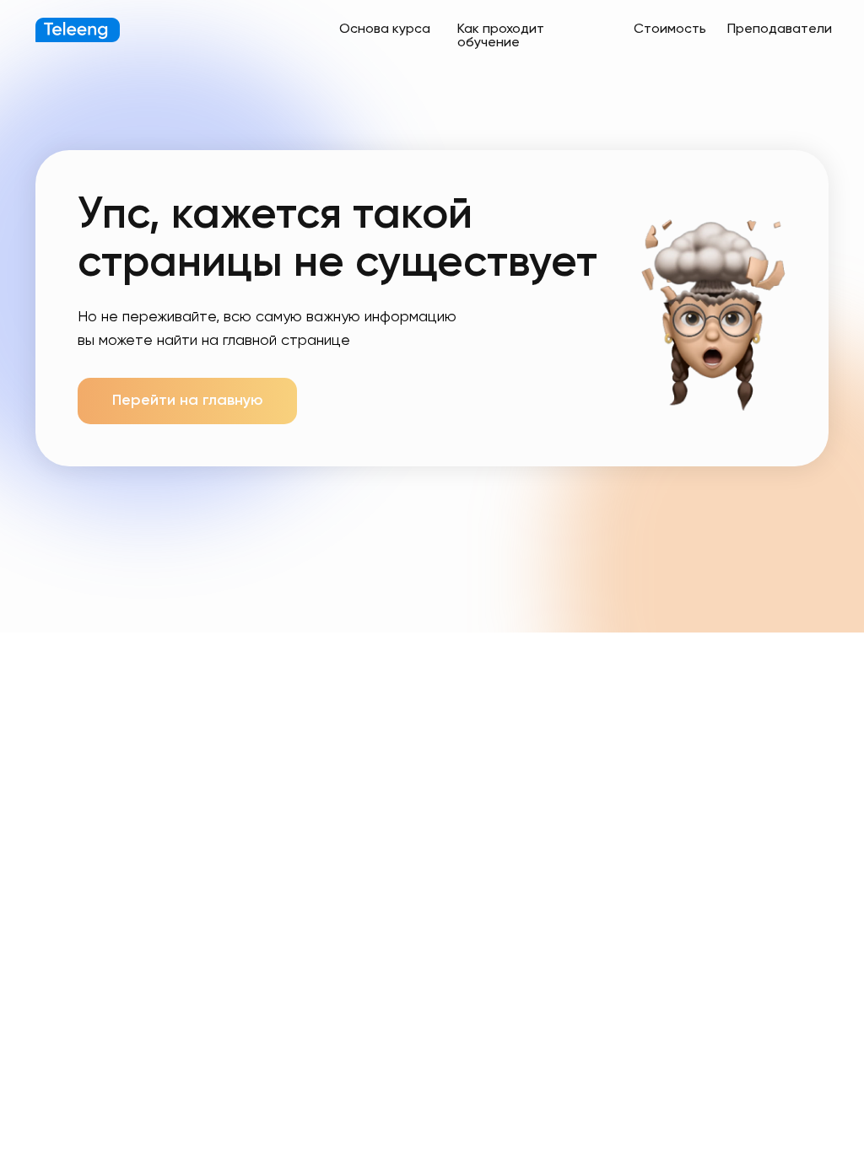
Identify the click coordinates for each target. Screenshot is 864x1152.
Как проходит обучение (500, 36)
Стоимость (670, 29)
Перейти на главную (187, 400)
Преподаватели (779, 29)
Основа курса (384, 29)
